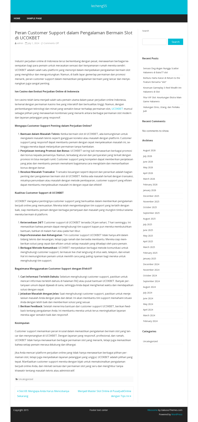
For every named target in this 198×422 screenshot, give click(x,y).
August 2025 (149, 218)
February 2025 (150, 252)
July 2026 (147, 156)
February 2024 (150, 321)
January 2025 (149, 258)
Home (17, 18)
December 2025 (151, 195)
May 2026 (148, 167)
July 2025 (147, 224)
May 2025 (148, 235)
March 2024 (149, 315)
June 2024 (148, 298)
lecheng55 (99, 6)
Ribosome (152, 410)
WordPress (176, 414)
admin (20, 43)
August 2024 (149, 286)
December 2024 (151, 264)
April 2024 (148, 309)
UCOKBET (117, 108)
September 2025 (151, 212)
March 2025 (149, 247)
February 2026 (150, 184)
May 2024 (148, 304)
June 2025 (148, 230)
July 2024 (147, 292)
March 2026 (149, 178)
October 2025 (150, 207)
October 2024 (150, 275)
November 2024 (151, 269)
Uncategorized (26, 379)
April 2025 (148, 241)
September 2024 (151, 281)
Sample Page (34, 18)
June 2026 (148, 161)
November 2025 (151, 201)
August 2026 (149, 150)
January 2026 (149, 190)
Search (145, 30)
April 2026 (148, 173)
